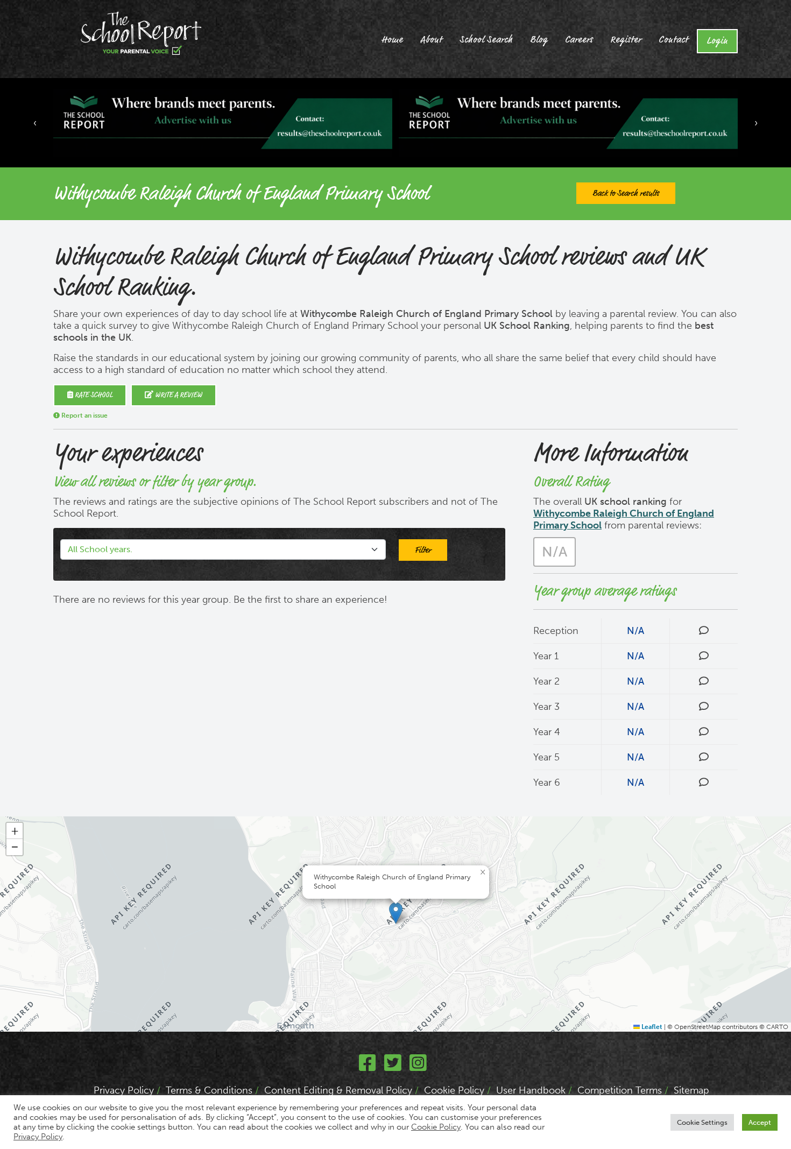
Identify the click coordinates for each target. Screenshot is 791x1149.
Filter (423, 550)
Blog (539, 40)
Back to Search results (625, 193)
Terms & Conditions (209, 1090)
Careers (579, 40)
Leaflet (651, 1027)
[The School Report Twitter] (392, 1067)
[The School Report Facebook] (367, 1067)
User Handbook (531, 1090)
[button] (395, 913)
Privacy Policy (124, 1090)
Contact (673, 40)
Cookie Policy (454, 1090)
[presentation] (35, 123)
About (431, 40)
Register (625, 40)
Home (392, 40)
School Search (486, 40)
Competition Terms (619, 1090)
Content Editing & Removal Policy (338, 1090)
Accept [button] (759, 1122)
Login (717, 41)
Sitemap (691, 1090)
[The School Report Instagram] (418, 1067)
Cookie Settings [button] (702, 1122)
